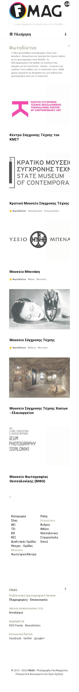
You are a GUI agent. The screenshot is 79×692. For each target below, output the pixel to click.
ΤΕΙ (13, 529)
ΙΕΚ (13, 533)
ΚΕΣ (13, 537)
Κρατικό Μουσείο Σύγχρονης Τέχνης (39, 203)
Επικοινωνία (38, 599)
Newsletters (33, 625)
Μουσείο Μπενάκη (25, 272)
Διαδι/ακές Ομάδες (23, 541)
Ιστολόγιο (16, 612)
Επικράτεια (47, 520)
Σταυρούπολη (49, 537)
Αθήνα (44, 529)
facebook (15, 638)
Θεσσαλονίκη (49, 533)
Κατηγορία (18, 516)
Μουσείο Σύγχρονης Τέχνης (32, 340)
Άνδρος (45, 524)
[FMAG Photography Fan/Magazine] (39, 16)
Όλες (14, 520)
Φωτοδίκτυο (19, 211)
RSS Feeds (16, 625)
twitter (27, 638)
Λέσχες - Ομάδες (22, 545)
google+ (39, 638)
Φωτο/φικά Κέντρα (23, 554)
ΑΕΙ (13, 524)
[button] (21, 34)
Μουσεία (17, 550)
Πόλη (43, 516)
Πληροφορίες (18, 599)
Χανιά (44, 541)
